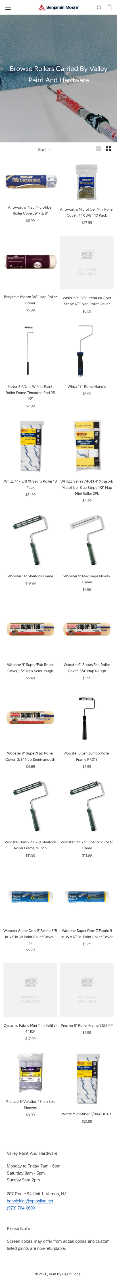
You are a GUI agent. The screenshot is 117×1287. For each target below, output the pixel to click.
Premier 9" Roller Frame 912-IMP (87, 1025)
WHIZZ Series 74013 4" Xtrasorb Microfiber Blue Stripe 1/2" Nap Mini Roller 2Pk (86, 487)
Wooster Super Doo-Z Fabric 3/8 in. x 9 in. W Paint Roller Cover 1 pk (30, 936)
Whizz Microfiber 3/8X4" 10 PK (87, 1114)
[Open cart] (109, 7)
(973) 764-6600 (21, 1208)
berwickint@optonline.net (30, 1200)
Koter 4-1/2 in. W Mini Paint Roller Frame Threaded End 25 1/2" (30, 392)
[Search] (99, 7)
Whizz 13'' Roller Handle (87, 386)
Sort (42, 149)
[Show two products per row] (108, 148)
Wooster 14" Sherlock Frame (30, 576)
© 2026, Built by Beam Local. (58, 1274)
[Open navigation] (8, 7)
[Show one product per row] (98, 148)
